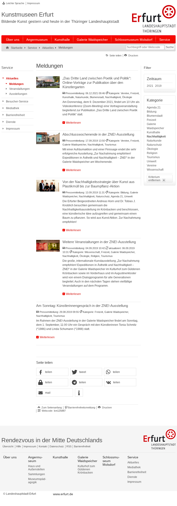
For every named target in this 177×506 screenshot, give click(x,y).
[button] (52, 372)
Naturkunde (154, 140)
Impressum (33, 3)
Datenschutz (57, 446)
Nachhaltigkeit (156, 136)
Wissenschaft (155, 169)
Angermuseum (37, 39)
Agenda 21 (154, 107)
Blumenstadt (154, 115)
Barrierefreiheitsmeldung (81, 407)
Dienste (132, 477)
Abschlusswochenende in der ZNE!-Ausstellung (98, 134)
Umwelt (151, 161)
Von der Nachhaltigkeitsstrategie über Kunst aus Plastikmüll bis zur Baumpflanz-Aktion (98, 184)
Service (164, 39)
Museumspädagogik (37, 480)
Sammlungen (36, 474)
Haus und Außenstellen (36, 468)
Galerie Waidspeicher (92, 39)
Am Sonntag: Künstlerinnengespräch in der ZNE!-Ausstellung (82, 306)
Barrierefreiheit (82, 446)
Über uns (12, 39)
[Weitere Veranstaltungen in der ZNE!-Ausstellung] (47, 246)
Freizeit (151, 120)
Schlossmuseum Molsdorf (133, 39)
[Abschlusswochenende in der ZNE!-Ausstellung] (47, 138)
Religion (152, 153)
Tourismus (153, 157)
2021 (150, 85)
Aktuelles (133, 462)
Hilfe (18, 446)
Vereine (151, 165)
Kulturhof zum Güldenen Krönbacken (86, 469)
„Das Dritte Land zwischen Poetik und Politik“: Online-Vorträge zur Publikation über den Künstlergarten (96, 82)
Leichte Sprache (15, 3)
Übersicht (8, 446)
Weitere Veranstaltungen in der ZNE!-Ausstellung (99, 242)
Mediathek (134, 467)
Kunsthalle (62, 39)
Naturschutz (154, 144)
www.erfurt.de (63, 494)
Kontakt (43, 446)
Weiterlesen (73, 122)
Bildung (151, 111)
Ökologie (152, 149)
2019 (158, 85)
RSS (68, 446)
